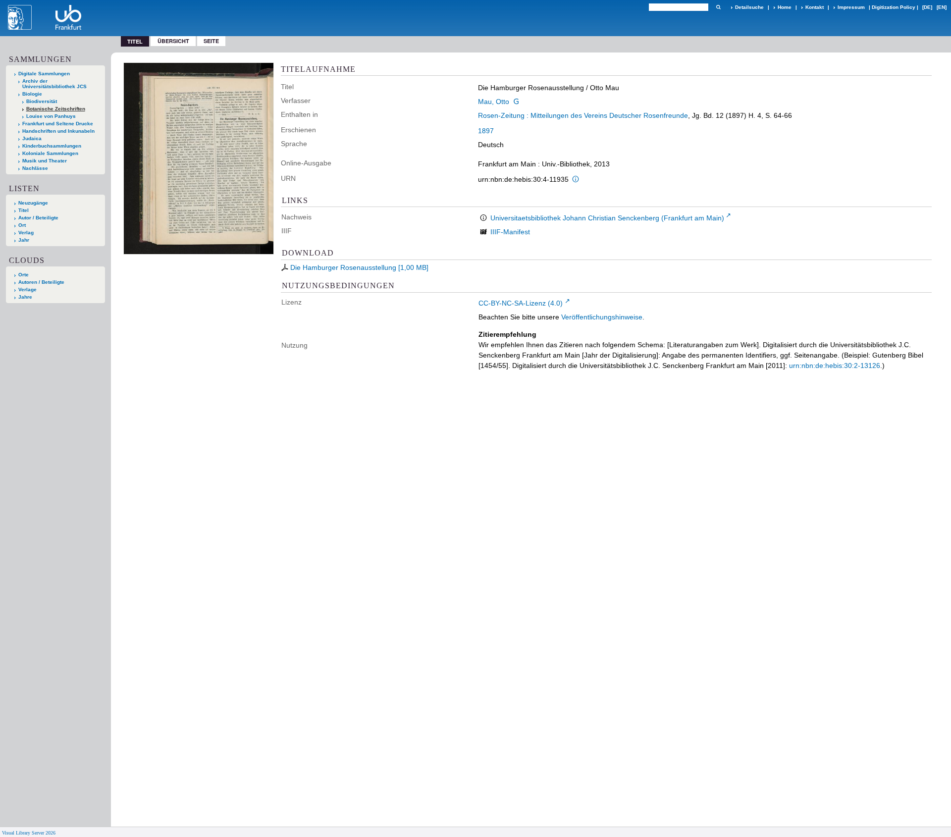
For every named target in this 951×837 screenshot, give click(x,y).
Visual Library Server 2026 (28, 833)
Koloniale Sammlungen (50, 153)
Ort (22, 225)
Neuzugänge (33, 203)
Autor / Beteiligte (38, 217)
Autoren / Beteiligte (41, 282)
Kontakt (814, 7)
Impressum (851, 7)
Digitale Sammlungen (44, 73)
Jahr (23, 240)
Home (785, 7)
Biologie (32, 94)
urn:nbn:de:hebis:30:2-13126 (834, 365)
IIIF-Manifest (510, 232)
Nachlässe (35, 168)
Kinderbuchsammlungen (51, 146)
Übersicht (173, 41)
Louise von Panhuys (51, 116)
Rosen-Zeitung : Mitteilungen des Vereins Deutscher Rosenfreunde (583, 115)
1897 (486, 131)
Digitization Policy (893, 7)
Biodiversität (41, 101)
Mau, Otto (493, 101)
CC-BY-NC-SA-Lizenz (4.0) (520, 303)
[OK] (718, 7)
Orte (23, 274)
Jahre (25, 297)
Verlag (26, 232)
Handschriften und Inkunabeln (58, 131)
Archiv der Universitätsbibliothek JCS (54, 83)
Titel (23, 210)
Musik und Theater (44, 160)
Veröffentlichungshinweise (601, 317)
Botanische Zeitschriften (55, 108)
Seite (211, 41)
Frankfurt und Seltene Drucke (57, 123)
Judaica (32, 138)
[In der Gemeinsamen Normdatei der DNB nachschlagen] (516, 101)
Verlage (27, 289)
